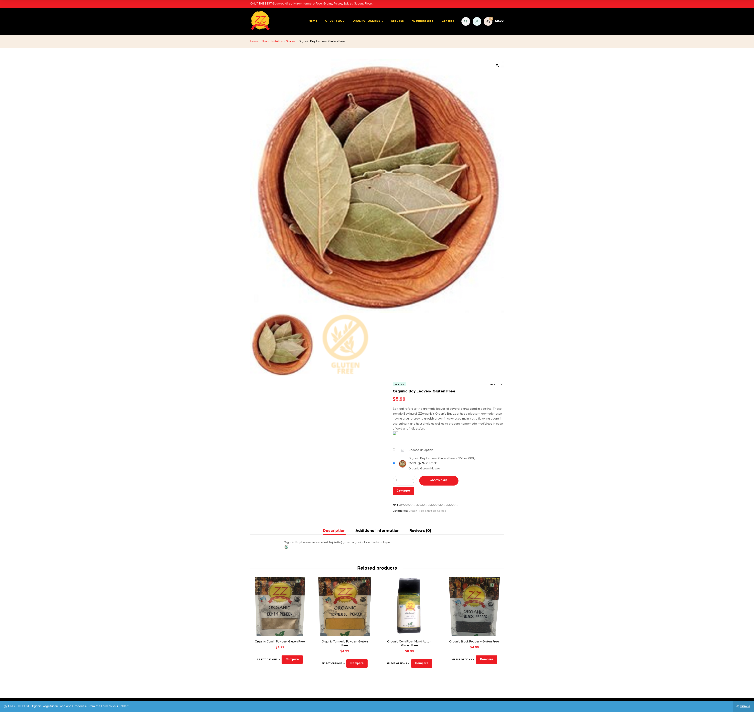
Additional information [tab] (377, 531)
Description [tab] (334, 531)
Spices (290, 41)
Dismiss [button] (745, 706)
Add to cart (438, 480)
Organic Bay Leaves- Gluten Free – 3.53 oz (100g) (442, 458)
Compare (403, 490)
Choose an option (420, 450)
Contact (448, 21)
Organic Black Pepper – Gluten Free (474, 641)
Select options (267, 660)
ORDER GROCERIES (366, 21)
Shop (265, 41)
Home (313, 21)
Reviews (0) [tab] (420, 531)
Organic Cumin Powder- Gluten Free (280, 641)
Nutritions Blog (423, 21)
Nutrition (277, 41)
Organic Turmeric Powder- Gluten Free (345, 643)
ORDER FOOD (335, 21)
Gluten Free (416, 511)
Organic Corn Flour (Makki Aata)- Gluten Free (409, 643)
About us (397, 21)
